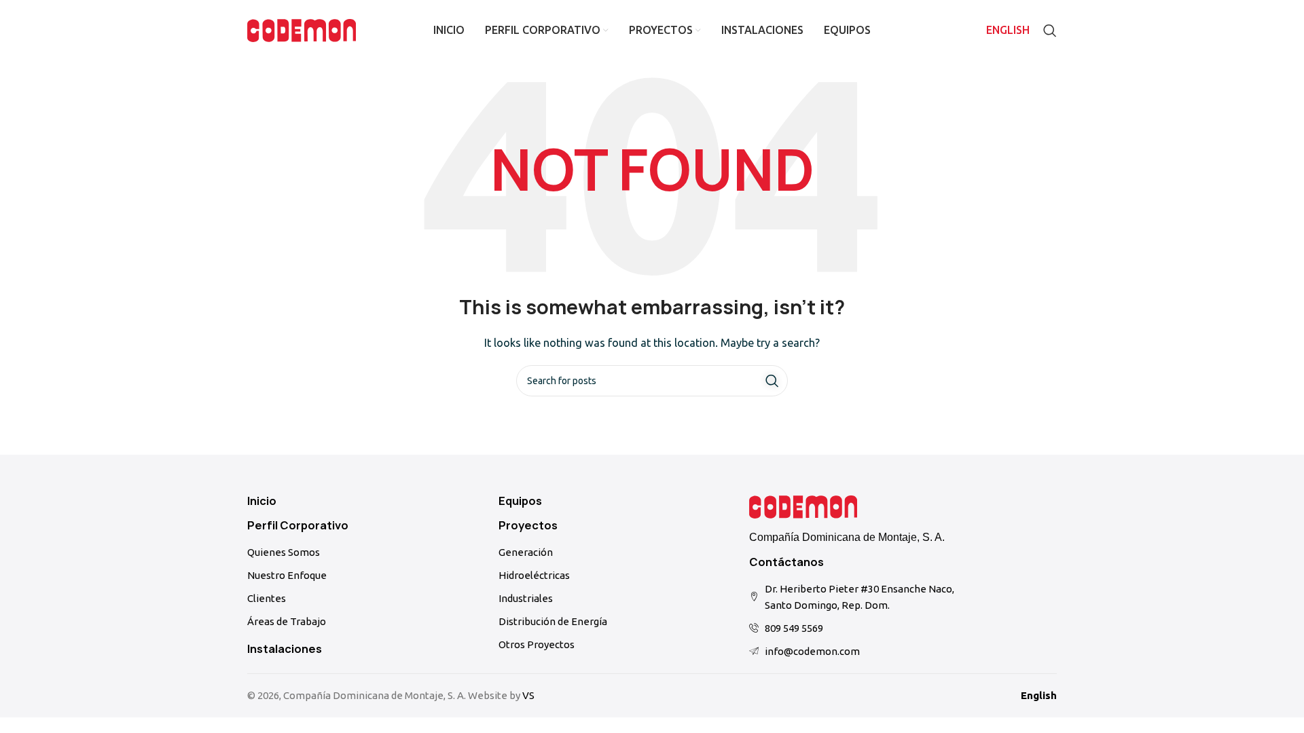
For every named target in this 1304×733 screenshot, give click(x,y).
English (1039, 695)
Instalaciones (284, 648)
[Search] (1050, 30)
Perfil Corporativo (297, 525)
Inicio (261, 500)
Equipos (520, 500)
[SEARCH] (772, 380)
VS (528, 695)
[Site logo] (301, 29)
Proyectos (528, 525)
